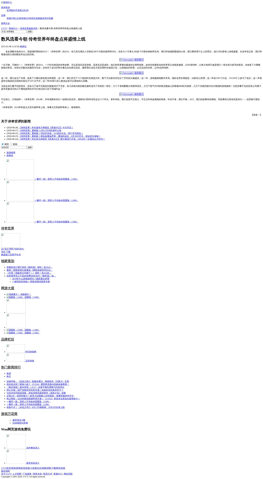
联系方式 (47, 474)
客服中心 (58, 474)
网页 (7, 144)
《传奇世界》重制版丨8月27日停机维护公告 (40, 130)
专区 (3, 252)
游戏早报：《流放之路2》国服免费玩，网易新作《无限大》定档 (38, 381)
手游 (17, 10)
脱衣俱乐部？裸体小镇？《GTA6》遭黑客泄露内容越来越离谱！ (38, 384)
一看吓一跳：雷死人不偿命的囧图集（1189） (28, 401)
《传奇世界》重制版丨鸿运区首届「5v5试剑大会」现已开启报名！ (51, 133)
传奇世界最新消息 (29, 28)
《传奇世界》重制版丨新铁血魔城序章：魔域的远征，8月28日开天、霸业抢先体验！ (60, 136)
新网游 (10, 155)
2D (2, 249)
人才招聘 (16, 474)
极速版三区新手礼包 (11, 254)
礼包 (26, 10)
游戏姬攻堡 (41, 18)
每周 (9, 373)
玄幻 (6, 249)
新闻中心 (13, 28)
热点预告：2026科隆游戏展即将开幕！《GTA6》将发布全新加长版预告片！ (43, 399)
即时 (11, 249)
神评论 (23, 46)
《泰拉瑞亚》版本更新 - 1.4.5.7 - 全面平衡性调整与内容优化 (35, 387)
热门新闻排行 (11, 367)
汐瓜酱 (50, 18)
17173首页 (6, 468)
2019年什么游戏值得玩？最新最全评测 (30, 279)
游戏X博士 (12, 18)
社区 (39, 468)
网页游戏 (60, 468)
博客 (49, 468)
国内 (13, 10)
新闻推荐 (11, 152)
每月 (9, 376)
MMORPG (19, 249)
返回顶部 (5, 471)
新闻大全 (5, 23)
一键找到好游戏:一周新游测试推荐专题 (31, 281)
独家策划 (7, 261)
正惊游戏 (21, 18)
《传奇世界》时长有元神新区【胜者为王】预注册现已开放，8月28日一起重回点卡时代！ (62, 139)
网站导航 (68, 474)
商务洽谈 (37, 474)
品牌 (3, 15)
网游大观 (7, 288)
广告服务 (27, 474)
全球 (9, 10)
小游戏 (33, 468)
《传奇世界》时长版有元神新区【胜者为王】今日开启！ (46, 127)
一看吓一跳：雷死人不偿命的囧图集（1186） (28, 404)
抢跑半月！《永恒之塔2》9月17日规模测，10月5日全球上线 (36, 407)
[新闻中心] (6, 2)
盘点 (22, 10)
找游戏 (26, 468)
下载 (8, 252)
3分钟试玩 (31, 18)
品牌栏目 (7, 339)
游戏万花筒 (9, 414)
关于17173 (6, 474)
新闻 (15, 144)
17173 (4, 28)
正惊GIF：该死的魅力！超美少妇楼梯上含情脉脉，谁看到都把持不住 (40, 396)
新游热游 (5, 7)
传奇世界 (7, 228)
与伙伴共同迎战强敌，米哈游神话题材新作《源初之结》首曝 (36, 393)
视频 (44, 468)
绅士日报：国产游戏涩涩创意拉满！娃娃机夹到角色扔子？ (35, 390)
